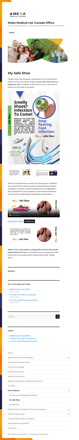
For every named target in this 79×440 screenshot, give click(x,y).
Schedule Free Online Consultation (23, 295)
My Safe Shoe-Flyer (15, 221)
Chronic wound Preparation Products (23, 395)
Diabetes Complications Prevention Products (25, 381)
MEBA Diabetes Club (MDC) (20, 289)
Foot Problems (14, 390)
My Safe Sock (14, 405)
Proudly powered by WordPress (38, 434)
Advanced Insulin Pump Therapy (20, 358)
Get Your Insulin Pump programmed (23, 300)
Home (10, 353)
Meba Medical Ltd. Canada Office (31, 22)
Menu (12, 32)
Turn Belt (11, 386)
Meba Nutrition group (16, 414)
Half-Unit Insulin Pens (16, 376)
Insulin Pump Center (16, 372)
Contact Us (12, 428)
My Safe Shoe (14, 400)
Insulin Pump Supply (16, 367)
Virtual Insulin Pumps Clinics (19, 362)
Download (29, 221)
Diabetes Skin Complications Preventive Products (27, 409)
